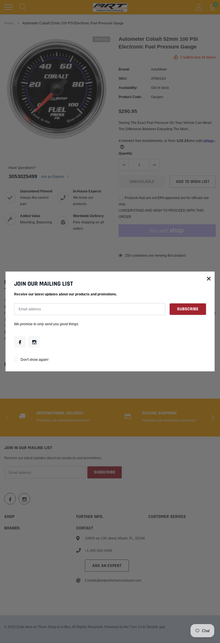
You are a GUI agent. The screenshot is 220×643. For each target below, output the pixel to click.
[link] (19, 342)
